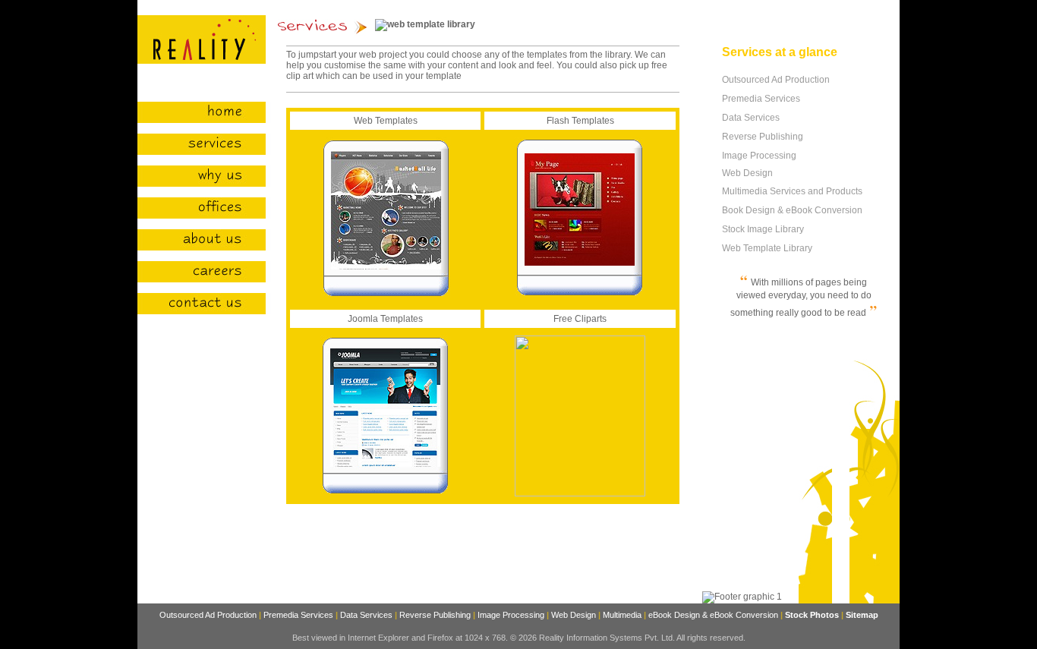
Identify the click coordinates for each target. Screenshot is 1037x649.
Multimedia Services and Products (793, 191)
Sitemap (862, 614)
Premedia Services (762, 98)
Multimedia (622, 614)
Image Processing (760, 155)
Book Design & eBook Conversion (792, 210)
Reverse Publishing (762, 136)
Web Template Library (767, 248)
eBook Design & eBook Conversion (713, 614)
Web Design (747, 173)
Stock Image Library (763, 229)
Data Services (752, 117)
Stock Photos (812, 614)
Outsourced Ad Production (776, 79)
